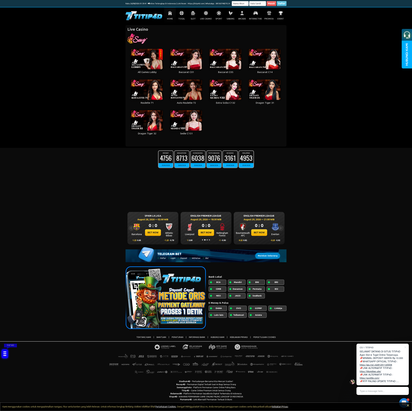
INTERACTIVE (255, 19)
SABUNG (230, 19)
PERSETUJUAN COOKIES (264, 337)
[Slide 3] (207, 240)
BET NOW (165, 232)
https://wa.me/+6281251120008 (376, 364)
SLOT (193, 19)
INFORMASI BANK (197, 337)
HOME (170, 19)
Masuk (271, 3)
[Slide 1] (202, 240)
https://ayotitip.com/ (369, 378)
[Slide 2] (205, 240)
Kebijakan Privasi (280, 406)
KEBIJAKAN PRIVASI (239, 337)
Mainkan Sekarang (267, 256)
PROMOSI (269, 19)
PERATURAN (177, 337)
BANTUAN (161, 337)
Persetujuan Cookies (165, 406)
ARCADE (242, 19)
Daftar (281, 3)
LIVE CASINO (206, 19)
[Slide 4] (209, 240)
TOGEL (181, 19)
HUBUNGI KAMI (217, 337)
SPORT (218, 19)
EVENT (280, 19)
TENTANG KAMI (143, 337)
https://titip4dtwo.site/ (370, 371)
